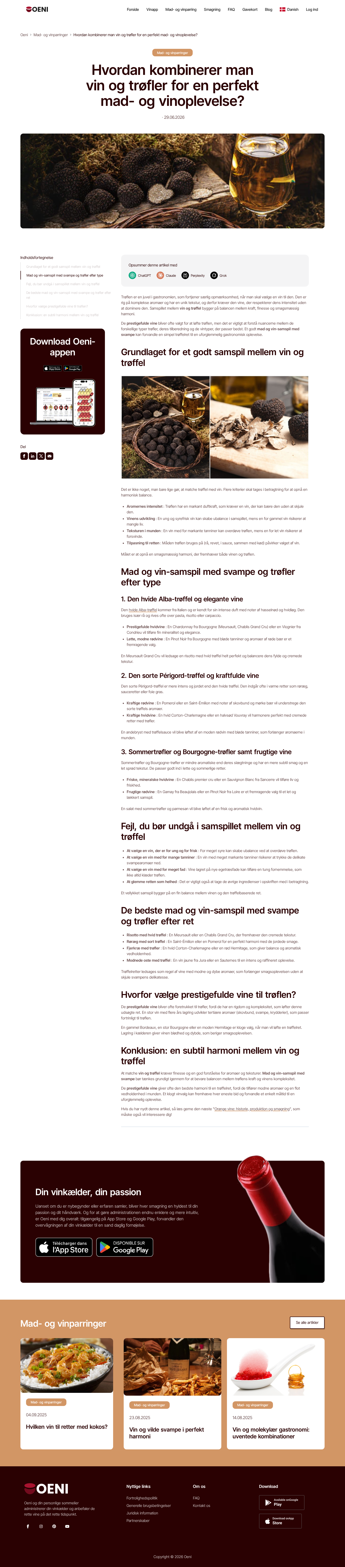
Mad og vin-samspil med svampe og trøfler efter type (65, 275)
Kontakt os (201, 1505)
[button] (289, 9)
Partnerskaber (138, 1520)
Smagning (212, 9)
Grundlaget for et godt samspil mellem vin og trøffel (63, 267)
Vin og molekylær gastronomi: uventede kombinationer (271, 1433)
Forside (133, 9)
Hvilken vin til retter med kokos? (66, 1427)
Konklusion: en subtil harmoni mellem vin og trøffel (62, 315)
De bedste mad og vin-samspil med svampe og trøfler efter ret (68, 295)
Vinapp (152, 9)
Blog (268, 9)
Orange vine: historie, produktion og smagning (252, 1108)
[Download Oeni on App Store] (52, 368)
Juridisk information (142, 1513)
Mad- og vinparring (180, 9)
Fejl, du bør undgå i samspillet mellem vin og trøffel (63, 284)
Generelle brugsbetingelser (148, 1505)
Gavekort (249, 9)
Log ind (312, 9)
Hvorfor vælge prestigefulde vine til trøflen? (57, 306)
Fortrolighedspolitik (141, 1498)
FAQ (231, 9)
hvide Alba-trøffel (143, 609)
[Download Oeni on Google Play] (73, 368)
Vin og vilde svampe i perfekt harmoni (166, 1433)
